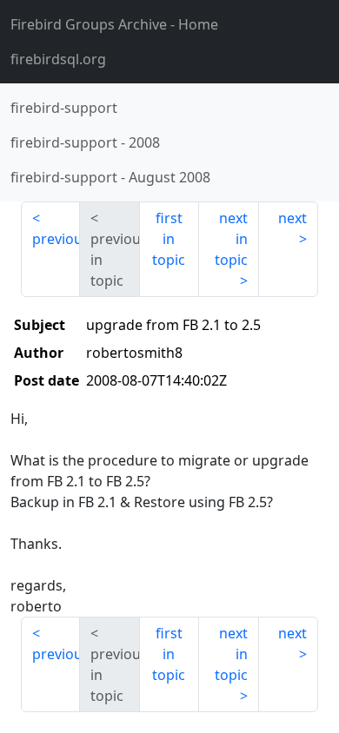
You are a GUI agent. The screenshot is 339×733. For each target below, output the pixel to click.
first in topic (168, 238)
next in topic (231, 238)
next (292, 218)
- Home (114, 24)
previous (56, 238)
